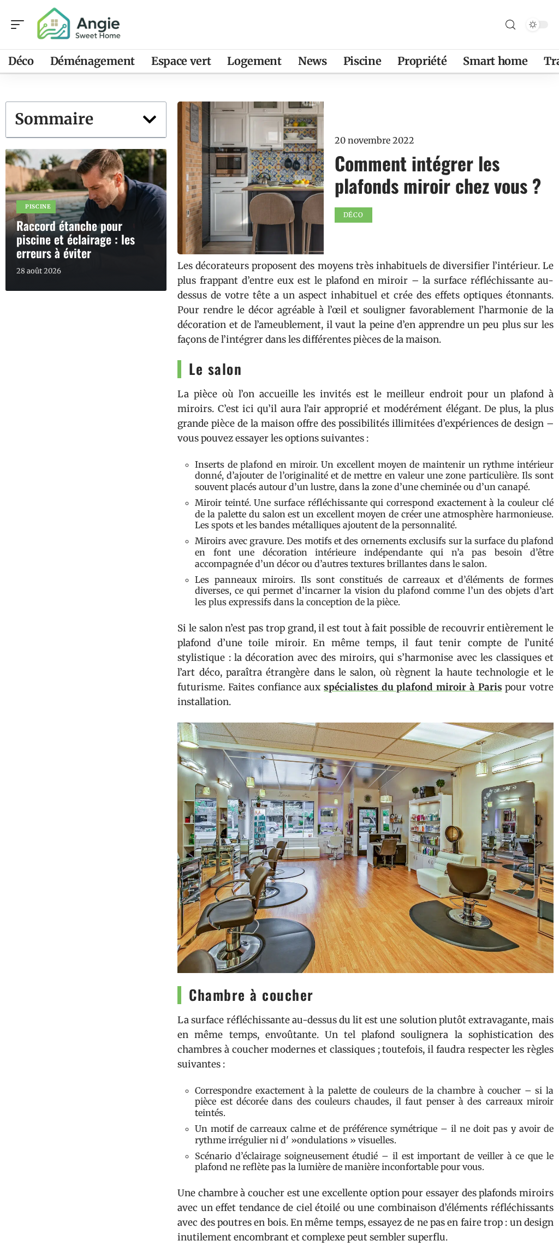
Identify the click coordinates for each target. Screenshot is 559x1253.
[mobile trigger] (20, 24)
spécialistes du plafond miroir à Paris (413, 687)
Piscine (38, 206)
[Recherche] (510, 24)
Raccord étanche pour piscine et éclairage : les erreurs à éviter (75, 239)
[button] (149, 119)
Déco (353, 215)
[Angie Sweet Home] (78, 24)
